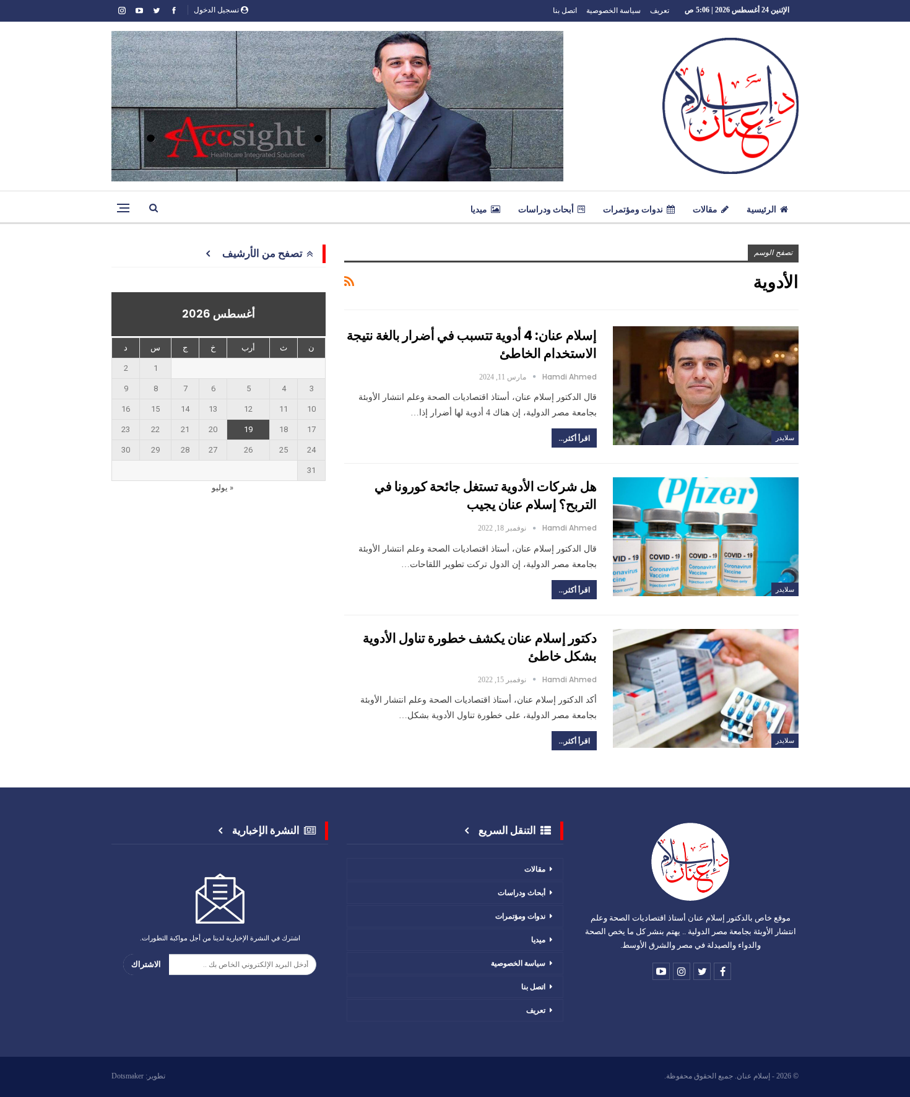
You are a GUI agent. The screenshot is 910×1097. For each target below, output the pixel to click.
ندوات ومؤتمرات (633, 209)
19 (248, 429)
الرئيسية (761, 209)
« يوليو (222, 487)
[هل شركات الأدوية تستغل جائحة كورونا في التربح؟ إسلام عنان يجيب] (706, 536)
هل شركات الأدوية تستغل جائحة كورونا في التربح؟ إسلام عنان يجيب (486, 495)
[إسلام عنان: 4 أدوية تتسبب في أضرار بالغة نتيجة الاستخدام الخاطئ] (706, 385)
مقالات (705, 209)
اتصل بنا (565, 10)
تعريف (659, 10)
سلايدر (785, 438)
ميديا (478, 209)
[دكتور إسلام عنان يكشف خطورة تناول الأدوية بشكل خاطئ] (706, 688)
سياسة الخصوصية (613, 10)
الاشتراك (146, 964)
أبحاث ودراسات (546, 209)
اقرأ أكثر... (574, 438)
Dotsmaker (127, 1076)
